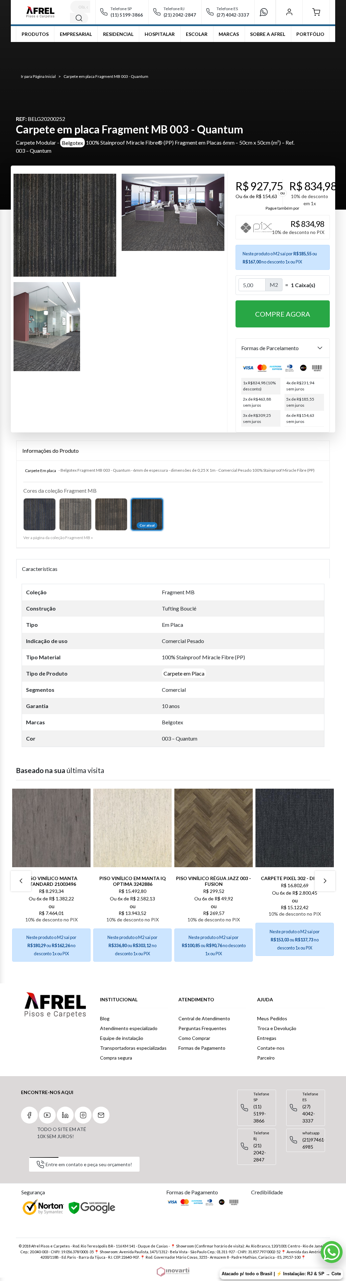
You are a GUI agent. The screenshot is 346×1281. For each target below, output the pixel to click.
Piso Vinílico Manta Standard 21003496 (51, 881)
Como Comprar (194, 1038)
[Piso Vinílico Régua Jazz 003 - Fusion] (213, 828)
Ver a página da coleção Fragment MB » (58, 537)
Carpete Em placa (40, 470)
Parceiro (266, 1058)
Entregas (266, 1038)
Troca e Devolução (276, 1028)
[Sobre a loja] (55, 1005)
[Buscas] (79, 18)
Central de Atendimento (204, 1018)
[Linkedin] (65, 1115)
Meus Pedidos (272, 1018)
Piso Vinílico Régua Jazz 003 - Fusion (213, 881)
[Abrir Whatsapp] (332, 1252)
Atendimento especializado (128, 1028)
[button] (316, 12)
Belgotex (72, 142)
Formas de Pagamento (201, 1048)
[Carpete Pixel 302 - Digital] (294, 828)
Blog (104, 1018)
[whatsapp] (266, 12)
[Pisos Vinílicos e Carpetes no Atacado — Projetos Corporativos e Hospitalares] (40, 12)
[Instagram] (83, 1115)
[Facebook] (29, 1115)
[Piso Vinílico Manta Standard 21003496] (51, 828)
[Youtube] (47, 1115)
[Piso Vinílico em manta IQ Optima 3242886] (132, 828)
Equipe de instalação (121, 1038)
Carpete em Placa (184, 673)
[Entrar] (289, 12)
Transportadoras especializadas (133, 1048)
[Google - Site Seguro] (92, 1208)
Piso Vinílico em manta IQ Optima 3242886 (132, 881)
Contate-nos (271, 1048)
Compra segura (116, 1058)
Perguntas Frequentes (202, 1028)
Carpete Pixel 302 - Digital (294, 878)
